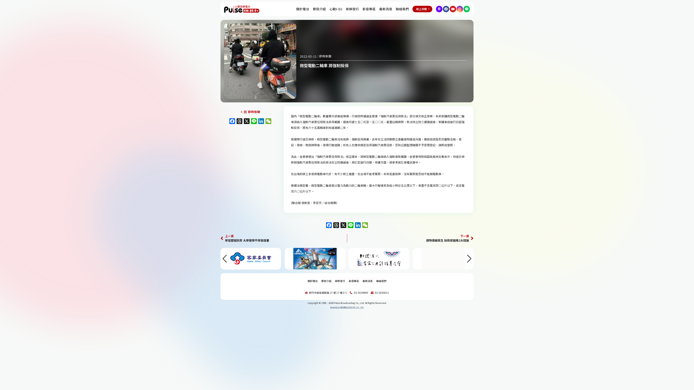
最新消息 (385, 9)
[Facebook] (446, 9)
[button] (469, 259)
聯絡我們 (402, 9)
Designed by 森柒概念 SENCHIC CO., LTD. (347, 307)
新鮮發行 (352, 9)
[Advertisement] (250, 157)
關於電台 (302, 9)
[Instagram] (460, 9)
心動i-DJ (335, 9)
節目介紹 (319, 9)
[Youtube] (453, 9)
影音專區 (369, 9)
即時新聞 (325, 56)
